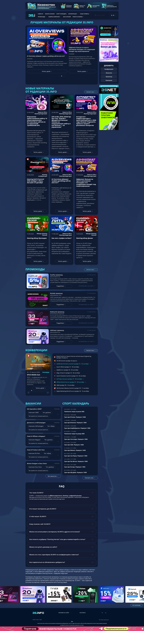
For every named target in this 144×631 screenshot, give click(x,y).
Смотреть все (89, 477)
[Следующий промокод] (141, 595)
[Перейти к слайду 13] (44, 389)
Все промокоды (136, 604)
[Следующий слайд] (47, 391)
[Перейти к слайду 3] (32, 389)
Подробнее (60, 286)
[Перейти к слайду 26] (43, 390)
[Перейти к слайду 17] (32, 390)
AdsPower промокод (57, 330)
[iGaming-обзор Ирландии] (37, 240)
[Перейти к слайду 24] (41, 390)
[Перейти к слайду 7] (37, 389)
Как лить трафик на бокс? (73, 50)
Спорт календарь (61, 14)
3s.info (84, 622)
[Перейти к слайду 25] (42, 390)
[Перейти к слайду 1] (30, 389)
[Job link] (58, 413)
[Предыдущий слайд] (28, 391)
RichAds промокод (56, 293)
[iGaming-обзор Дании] (86, 240)
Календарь (45, 372)
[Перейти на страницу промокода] (38, 281)
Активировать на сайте (86, 286)
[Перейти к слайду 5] (35, 389)
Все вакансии (52, 475)
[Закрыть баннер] (142, 629)
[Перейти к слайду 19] (35, 390)
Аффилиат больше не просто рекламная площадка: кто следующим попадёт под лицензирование (44, 54)
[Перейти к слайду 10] (41, 389)
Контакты (83, 611)
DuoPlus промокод (56, 275)
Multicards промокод (57, 312)
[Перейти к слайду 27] (44, 390)
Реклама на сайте (63, 611)
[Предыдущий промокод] (2, 595)
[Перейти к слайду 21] (37, 390)
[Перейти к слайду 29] (38, 391)
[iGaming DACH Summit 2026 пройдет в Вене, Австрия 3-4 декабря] (37, 186)
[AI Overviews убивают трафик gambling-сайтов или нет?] (61, 186)
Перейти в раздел (105, 34)
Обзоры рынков (49, 14)
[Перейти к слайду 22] (38, 390)
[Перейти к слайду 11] (42, 389)
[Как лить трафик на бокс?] (61, 240)
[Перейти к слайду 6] (36, 389)
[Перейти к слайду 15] (30, 390)
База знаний (67, 16)
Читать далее (44, 71)
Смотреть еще (90, 92)
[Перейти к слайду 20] (36, 390)
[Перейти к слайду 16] (31, 390)
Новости (40, 14)
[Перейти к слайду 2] (31, 389)
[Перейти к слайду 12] (43, 389)
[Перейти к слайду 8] (38, 389)
